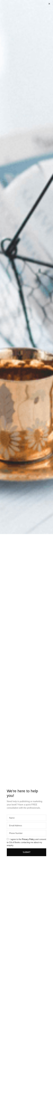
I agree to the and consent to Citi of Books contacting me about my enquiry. (26, 842)
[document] (26, 557)
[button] (49, 4)
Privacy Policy (28, 839)
